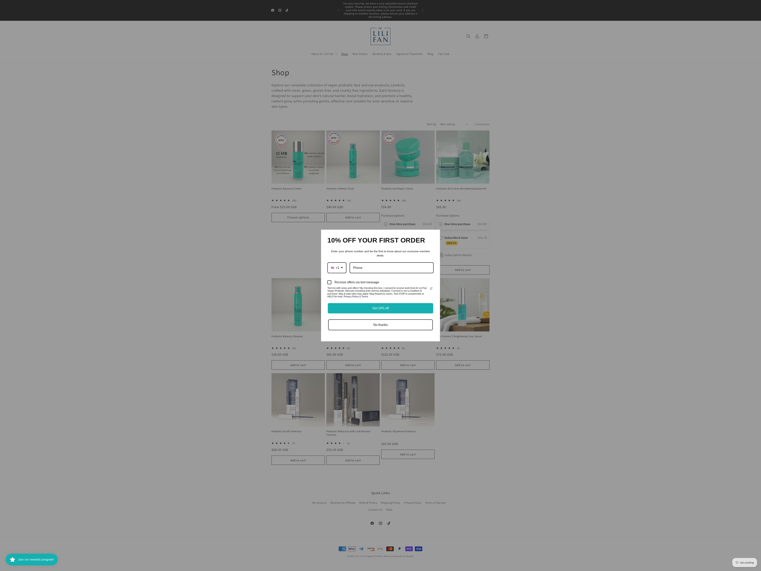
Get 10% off (380, 308)
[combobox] (336, 267)
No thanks (380, 324)
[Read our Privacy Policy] (431, 288)
